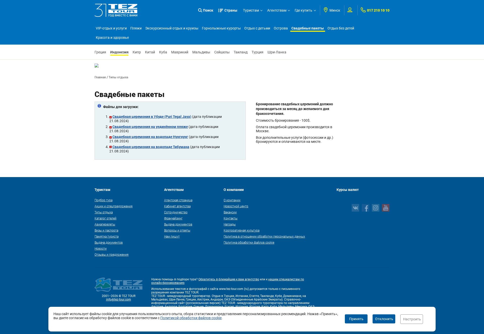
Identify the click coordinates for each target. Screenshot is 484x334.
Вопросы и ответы (177, 230)
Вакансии (230, 212)
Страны (230, 10)
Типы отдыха (104, 212)
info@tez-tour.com (118, 299)
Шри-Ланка (276, 52)
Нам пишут (172, 236)
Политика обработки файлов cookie (249, 242)
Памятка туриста (106, 236)
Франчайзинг (173, 218)
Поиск (208, 10)
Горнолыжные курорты (221, 28)
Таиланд (241, 52)
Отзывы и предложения (112, 254)
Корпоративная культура (241, 230)
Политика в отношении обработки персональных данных (264, 236)
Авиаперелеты (105, 224)
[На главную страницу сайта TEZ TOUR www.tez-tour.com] (116, 10)
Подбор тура (103, 200)
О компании (232, 200)
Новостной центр (236, 206)
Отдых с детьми (257, 28)
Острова (281, 28)
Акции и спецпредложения (114, 206)
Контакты (230, 218)
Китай (150, 52)
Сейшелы (222, 52)
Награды (230, 224)
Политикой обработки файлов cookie (191, 318)
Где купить (303, 10)
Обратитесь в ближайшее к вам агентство (228, 279)
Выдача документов (109, 242)
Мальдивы (201, 52)
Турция (257, 52)
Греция (100, 52)
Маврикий (179, 52)
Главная (100, 77)
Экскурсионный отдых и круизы (171, 28)
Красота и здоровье (112, 38)
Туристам (251, 10)
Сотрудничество (176, 212)
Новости (101, 248)
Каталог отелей (105, 218)
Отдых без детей (340, 28)
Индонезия (119, 52)
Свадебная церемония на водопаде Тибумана (150, 146)
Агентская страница (178, 200)
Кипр (137, 52)
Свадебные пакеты (307, 28)
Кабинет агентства (177, 206)
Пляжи (136, 28)
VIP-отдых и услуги (111, 28)
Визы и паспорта (106, 230)
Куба (163, 52)
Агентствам (276, 10)
